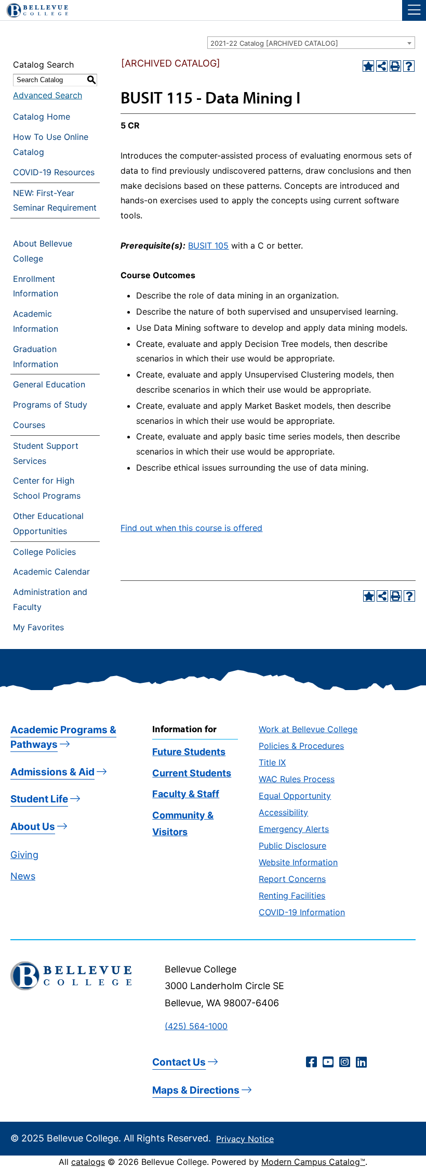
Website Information (298, 862)
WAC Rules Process (297, 779)
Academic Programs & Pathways (63, 737)
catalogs (88, 1162)
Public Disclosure (292, 845)
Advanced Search (47, 95)
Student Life (39, 799)
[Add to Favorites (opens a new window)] (368, 66)
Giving (24, 854)
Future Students (188, 751)
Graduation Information (35, 356)
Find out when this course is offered (191, 528)
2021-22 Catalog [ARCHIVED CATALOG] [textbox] (274, 43)
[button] (414, 10)
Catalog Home (41, 116)
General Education (49, 384)
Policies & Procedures (301, 746)
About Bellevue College (42, 251)
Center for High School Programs (47, 488)
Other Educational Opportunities (48, 523)
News (22, 876)
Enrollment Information (35, 286)
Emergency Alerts (294, 829)
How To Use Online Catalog (50, 144)
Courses (29, 425)
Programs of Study (50, 404)
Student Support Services (45, 453)
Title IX (272, 762)
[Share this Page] (382, 66)
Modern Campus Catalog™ (313, 1162)
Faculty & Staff (185, 793)
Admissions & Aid (52, 772)
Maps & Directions (195, 1090)
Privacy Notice (245, 1139)
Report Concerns (292, 879)
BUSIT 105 (208, 245)
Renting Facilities (292, 895)
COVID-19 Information (302, 912)
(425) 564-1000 (196, 1026)
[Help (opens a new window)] (409, 66)
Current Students (191, 773)
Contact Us (179, 1062)
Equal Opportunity (295, 795)
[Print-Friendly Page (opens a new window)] (395, 66)
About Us (32, 827)
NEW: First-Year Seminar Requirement (55, 200)
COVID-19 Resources (54, 172)
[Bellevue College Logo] (33, 9)
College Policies (44, 552)
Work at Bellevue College (308, 729)
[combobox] (311, 42)
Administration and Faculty (50, 599)
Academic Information (35, 321)
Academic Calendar (51, 571)
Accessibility (283, 812)
